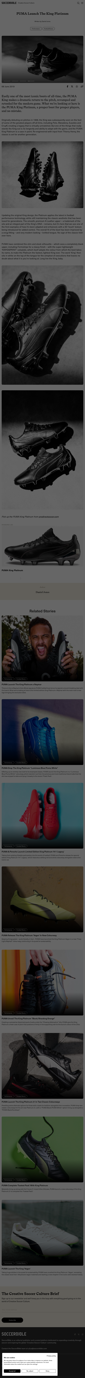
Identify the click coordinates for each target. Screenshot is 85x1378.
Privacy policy (51, 1356)
